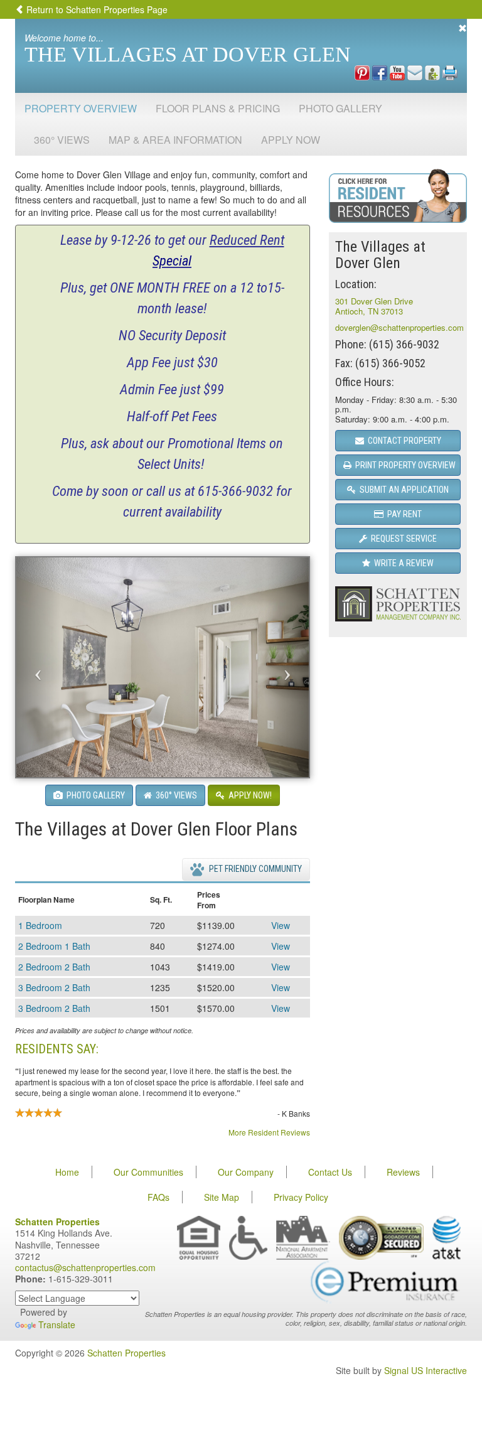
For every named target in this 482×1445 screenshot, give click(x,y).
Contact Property (402, 441)
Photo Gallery (340, 108)
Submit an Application (402, 490)
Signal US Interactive (425, 1370)
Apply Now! (248, 795)
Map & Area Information (175, 139)
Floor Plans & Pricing (218, 108)
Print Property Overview (403, 465)
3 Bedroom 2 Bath (54, 987)
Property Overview (80, 108)
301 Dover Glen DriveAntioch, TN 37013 (374, 306)
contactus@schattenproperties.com (85, 1267)
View (280, 925)
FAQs (158, 1197)
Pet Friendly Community (254, 869)
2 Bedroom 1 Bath (54, 946)
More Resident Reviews (269, 1132)
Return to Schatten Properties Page (96, 9)
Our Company (246, 1172)
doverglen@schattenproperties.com (399, 327)
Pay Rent (402, 514)
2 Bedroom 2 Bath (54, 966)
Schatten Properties (126, 1352)
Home (67, 1172)
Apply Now (290, 139)
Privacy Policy (301, 1197)
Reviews (403, 1172)
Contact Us (330, 1172)
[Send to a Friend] (432, 71)
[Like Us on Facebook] (379, 71)
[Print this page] (450, 71)
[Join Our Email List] (414, 71)
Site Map (221, 1197)
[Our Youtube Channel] (397, 71)
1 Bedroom (40, 925)
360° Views (62, 139)
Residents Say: (57, 1048)
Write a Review (402, 563)
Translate (56, 1324)
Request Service (402, 539)
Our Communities (148, 1172)
